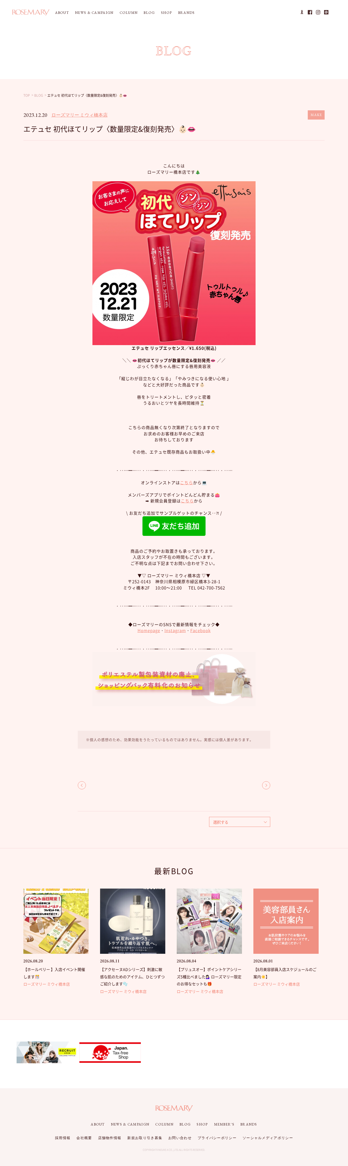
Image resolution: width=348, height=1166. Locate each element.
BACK (82, 785)
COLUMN (129, 12)
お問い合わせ (180, 1138)
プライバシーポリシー (217, 1138)
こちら (186, 483)
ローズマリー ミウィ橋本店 (79, 115)
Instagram (175, 630)
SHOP (166, 12)
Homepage (149, 630)
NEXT (266, 785)
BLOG (149, 12)
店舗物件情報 (110, 1138)
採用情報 (62, 1138)
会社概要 (84, 1138)
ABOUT (62, 12)
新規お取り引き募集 (144, 1138)
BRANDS (186, 12)
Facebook (200, 630)
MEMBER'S (224, 1124)
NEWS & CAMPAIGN (94, 12)
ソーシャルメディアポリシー (268, 1138)
